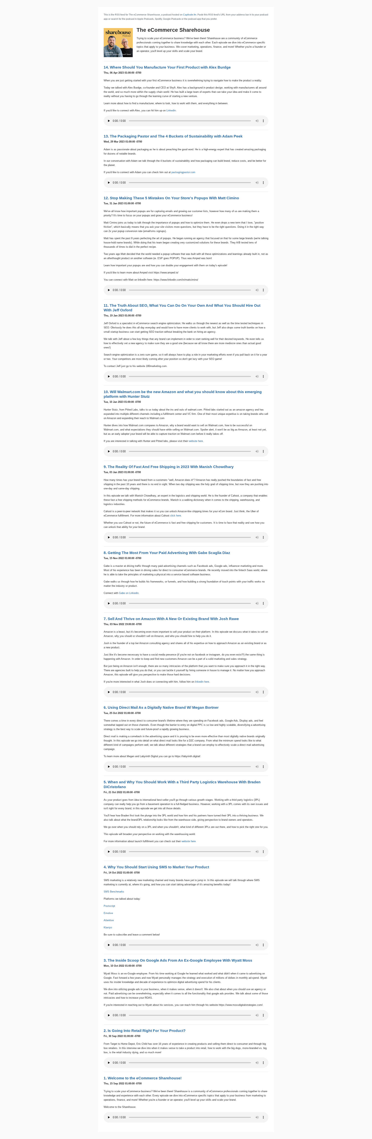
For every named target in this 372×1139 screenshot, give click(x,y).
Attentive (109, 920)
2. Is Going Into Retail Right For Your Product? (145, 1031)
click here (175, 515)
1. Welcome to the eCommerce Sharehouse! (143, 1078)
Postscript (109, 905)
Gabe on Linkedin (129, 593)
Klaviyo (108, 927)
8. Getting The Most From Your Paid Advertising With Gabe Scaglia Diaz (167, 553)
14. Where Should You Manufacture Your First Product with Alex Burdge (167, 67)
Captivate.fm (189, 14)
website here (196, 441)
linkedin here (202, 681)
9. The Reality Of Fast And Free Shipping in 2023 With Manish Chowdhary (169, 467)
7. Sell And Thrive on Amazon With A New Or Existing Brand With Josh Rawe (171, 619)
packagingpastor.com (183, 172)
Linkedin (171, 110)
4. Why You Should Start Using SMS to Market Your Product (156, 867)
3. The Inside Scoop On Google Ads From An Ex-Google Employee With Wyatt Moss (178, 960)
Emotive (108, 913)
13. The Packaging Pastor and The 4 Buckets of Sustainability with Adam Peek (173, 136)
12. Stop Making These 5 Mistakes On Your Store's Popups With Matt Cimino (171, 198)
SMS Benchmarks (114, 891)
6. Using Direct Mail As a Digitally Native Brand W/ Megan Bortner (161, 707)
